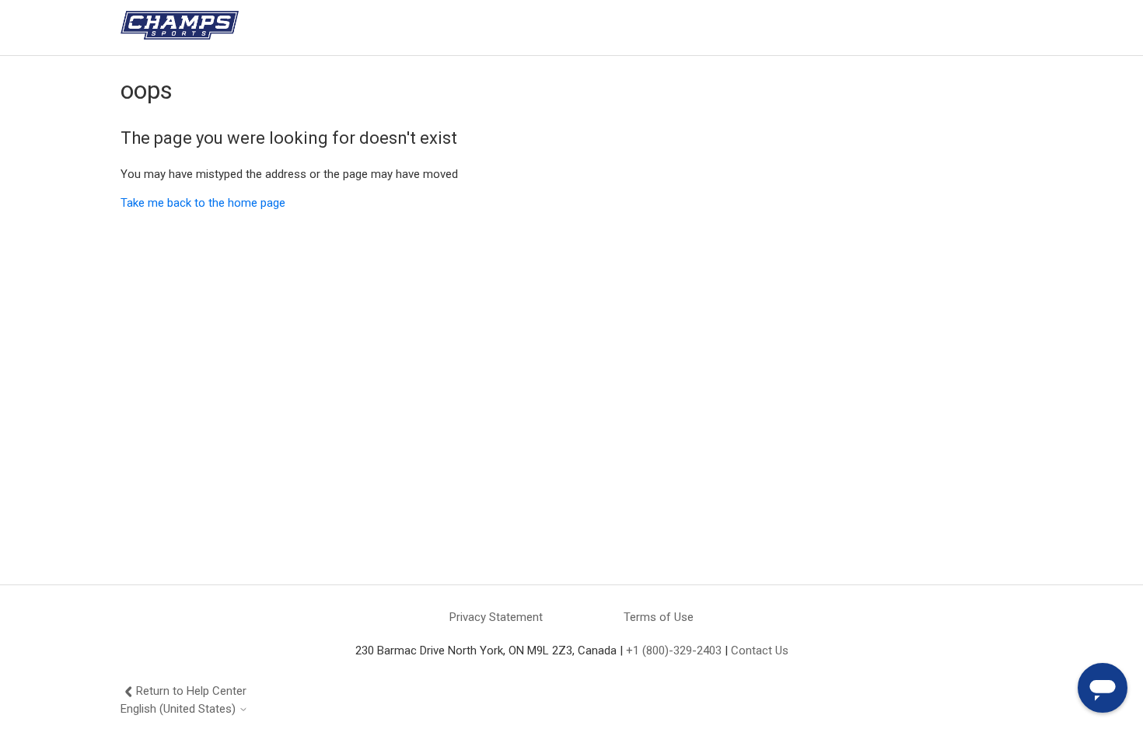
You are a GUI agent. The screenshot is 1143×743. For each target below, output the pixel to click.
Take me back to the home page (203, 203)
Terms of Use (659, 617)
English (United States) (180, 709)
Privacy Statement (496, 617)
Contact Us (759, 651)
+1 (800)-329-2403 (674, 651)
